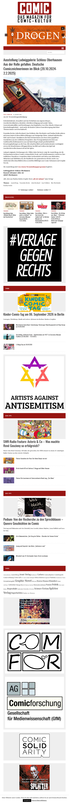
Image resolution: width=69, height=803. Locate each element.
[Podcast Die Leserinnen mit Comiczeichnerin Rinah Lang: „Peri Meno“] (8, 482)
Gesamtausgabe (9, 581)
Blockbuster (34, 574)
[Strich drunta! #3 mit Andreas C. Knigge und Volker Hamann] (8, 472)
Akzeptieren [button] (27, 800)
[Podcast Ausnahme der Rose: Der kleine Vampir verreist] (8, 462)
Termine (5, 211)
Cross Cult (17, 577)
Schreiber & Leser (28, 589)
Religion (5, 589)
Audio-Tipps (8, 416)
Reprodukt (12, 588)
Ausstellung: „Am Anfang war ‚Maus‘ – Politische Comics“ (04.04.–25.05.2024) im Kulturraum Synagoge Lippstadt (58, 218)
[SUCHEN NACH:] (56, 52)
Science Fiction (41, 588)
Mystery (27, 585)
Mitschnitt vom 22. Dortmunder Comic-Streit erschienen (32, 556)
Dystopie (32, 577)
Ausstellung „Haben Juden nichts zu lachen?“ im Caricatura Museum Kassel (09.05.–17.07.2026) (26, 217)
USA (29, 593)
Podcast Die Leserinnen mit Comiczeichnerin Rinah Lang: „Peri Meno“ (35, 478)
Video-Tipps (8, 493)
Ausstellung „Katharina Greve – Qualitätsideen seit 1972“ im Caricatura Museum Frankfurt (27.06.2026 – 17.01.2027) (38, 336)
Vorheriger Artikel (26, 190)
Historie (34, 581)
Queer (63, 585)
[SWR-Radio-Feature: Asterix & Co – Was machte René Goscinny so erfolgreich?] (34, 438)
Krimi (59, 581)
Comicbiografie (58, 575)
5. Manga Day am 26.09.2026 (24, 345)
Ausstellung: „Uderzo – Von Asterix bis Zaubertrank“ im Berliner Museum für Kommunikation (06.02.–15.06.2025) (42, 218)
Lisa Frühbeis (46, 183)
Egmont (47, 577)
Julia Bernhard (35, 183)
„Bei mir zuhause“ (38, 179)
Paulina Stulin (7, 185)
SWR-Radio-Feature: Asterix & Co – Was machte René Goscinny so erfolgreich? (31, 443)
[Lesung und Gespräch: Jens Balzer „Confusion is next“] (8, 550)
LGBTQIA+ (5, 585)
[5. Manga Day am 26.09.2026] (8, 348)
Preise (60, 585)
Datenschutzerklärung (39, 800)
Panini (49, 584)
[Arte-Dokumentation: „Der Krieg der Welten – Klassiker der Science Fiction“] (8, 540)
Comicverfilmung (8, 577)
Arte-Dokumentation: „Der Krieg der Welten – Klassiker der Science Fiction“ (37, 536)
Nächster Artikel (43, 190)
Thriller (25, 593)
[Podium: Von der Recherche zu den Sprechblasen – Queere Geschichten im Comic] (34, 515)
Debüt (28, 577)
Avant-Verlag (25, 574)
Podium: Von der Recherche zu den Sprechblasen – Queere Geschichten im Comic (33, 521)
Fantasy (53, 577)
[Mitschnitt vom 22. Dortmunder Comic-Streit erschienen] (8, 560)
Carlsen (40, 574)
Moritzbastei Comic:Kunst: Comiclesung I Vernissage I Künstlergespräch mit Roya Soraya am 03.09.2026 (40, 326)
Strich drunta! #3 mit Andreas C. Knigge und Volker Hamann (32, 468)
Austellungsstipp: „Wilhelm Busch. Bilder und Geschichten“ (9, 215)
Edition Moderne (40, 577)
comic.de (9, 114)
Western (32, 593)
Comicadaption (49, 575)
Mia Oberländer (56, 183)
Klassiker (53, 581)
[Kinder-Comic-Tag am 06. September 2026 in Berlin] (34, 311)
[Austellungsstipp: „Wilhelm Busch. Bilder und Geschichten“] (10, 208)
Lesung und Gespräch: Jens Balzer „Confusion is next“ (30, 546)
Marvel (23, 585)
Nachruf (31, 585)
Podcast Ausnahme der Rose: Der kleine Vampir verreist (31, 458)
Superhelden (17, 592)
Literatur (12, 585)
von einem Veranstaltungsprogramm (32, 167)
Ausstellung (14, 183)
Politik (55, 584)
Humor (46, 581)
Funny (63, 577)
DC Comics (23, 577)
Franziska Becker (25, 183)
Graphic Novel (23, 580)
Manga (18, 585)
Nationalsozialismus (40, 585)
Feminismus (59, 577)
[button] (34, 34)
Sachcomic (20, 589)
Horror (39, 581)
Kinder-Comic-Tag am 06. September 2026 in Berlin (33, 314)
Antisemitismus (7, 574)
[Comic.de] (34, 12)
